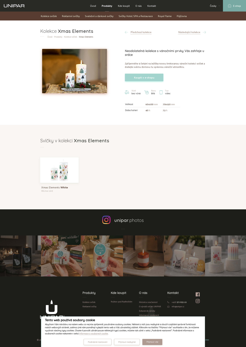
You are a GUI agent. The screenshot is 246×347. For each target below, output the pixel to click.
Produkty (107, 5)
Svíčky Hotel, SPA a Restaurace (136, 16)
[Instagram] (201, 301)
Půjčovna (182, 16)
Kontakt (151, 5)
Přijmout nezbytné (127, 342)
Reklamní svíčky (71, 16)
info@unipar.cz (178, 306)
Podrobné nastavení (97, 342)
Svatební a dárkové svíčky (99, 16)
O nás (138, 5)
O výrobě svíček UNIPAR (150, 306)
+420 (179, 302)
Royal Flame (165, 16)
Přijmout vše (152, 342)
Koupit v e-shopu (144, 77)
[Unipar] (14, 6)
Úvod (93, 5)
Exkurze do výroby (147, 311)
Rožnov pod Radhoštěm (121, 301)
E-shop (237, 5)
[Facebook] (201, 294)
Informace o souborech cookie (93, 333)
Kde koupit (124, 5)
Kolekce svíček (49, 16)
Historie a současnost (148, 302)
